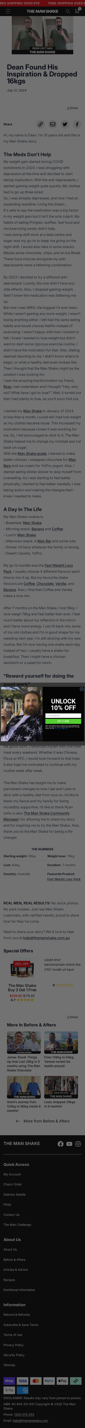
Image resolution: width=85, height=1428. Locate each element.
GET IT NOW (63, 721)
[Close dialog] (81, 689)
